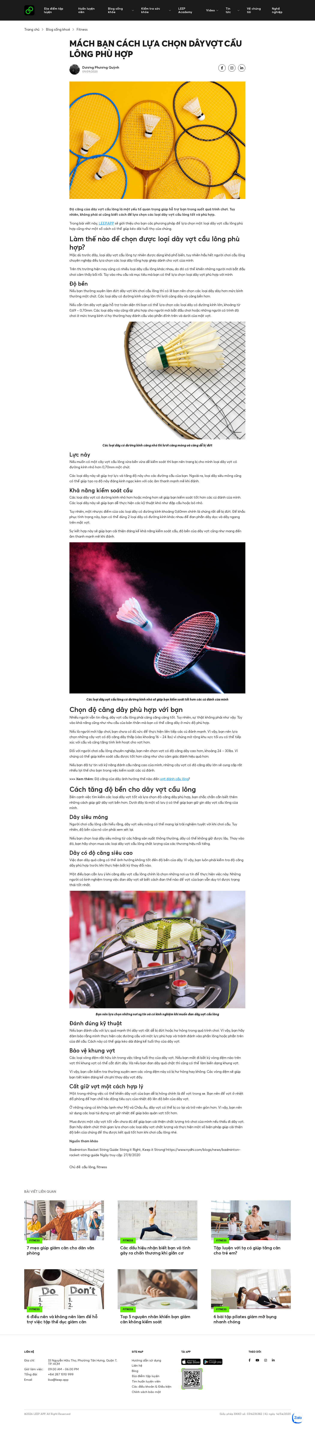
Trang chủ (31, 29)
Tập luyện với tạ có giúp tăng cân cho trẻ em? (247, 1250)
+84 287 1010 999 (61, 1374)
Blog (135, 1371)
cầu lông (88, 1167)
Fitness (82, 29)
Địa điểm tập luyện (53, 10)
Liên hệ (137, 1365)
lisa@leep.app (58, 1379)
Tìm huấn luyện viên (146, 1381)
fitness (102, 1167)
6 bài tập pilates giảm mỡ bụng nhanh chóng (245, 1319)
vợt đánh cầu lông (174, 779)
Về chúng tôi (254, 10)
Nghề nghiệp (277, 10)
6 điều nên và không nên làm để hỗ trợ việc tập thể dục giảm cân (62, 1319)
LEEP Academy (185, 10)
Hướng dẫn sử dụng (146, 1360)
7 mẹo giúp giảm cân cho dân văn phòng (60, 1250)
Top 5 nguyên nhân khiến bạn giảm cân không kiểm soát (155, 1319)
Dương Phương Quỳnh (100, 67)
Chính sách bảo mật (146, 1392)
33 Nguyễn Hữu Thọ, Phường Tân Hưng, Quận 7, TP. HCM (82, 1362)
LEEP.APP (106, 223)
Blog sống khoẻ (58, 29)
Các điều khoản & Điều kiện (151, 1386)
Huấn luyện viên (86, 10)
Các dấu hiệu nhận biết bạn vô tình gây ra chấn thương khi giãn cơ (155, 1250)
